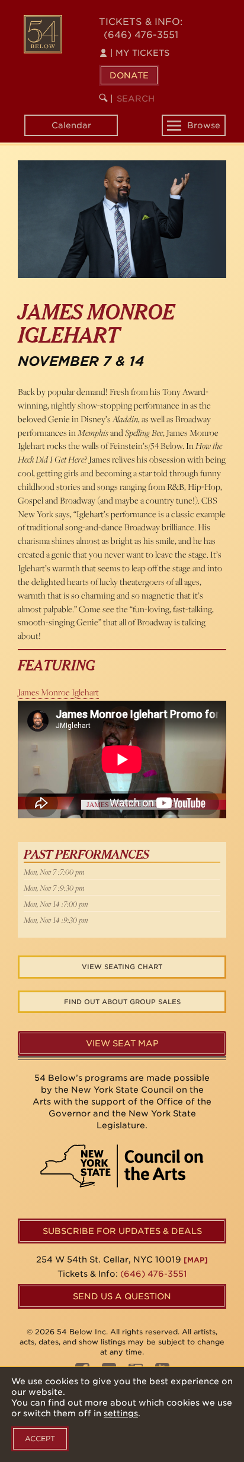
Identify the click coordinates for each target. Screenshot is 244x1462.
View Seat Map (122, 1043)
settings (121, 1413)
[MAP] (196, 1259)
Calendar (71, 125)
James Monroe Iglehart (58, 692)
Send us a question (122, 1296)
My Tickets (139, 53)
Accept (40, 1438)
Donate (129, 75)
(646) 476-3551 (141, 34)
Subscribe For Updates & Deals (122, 1231)
